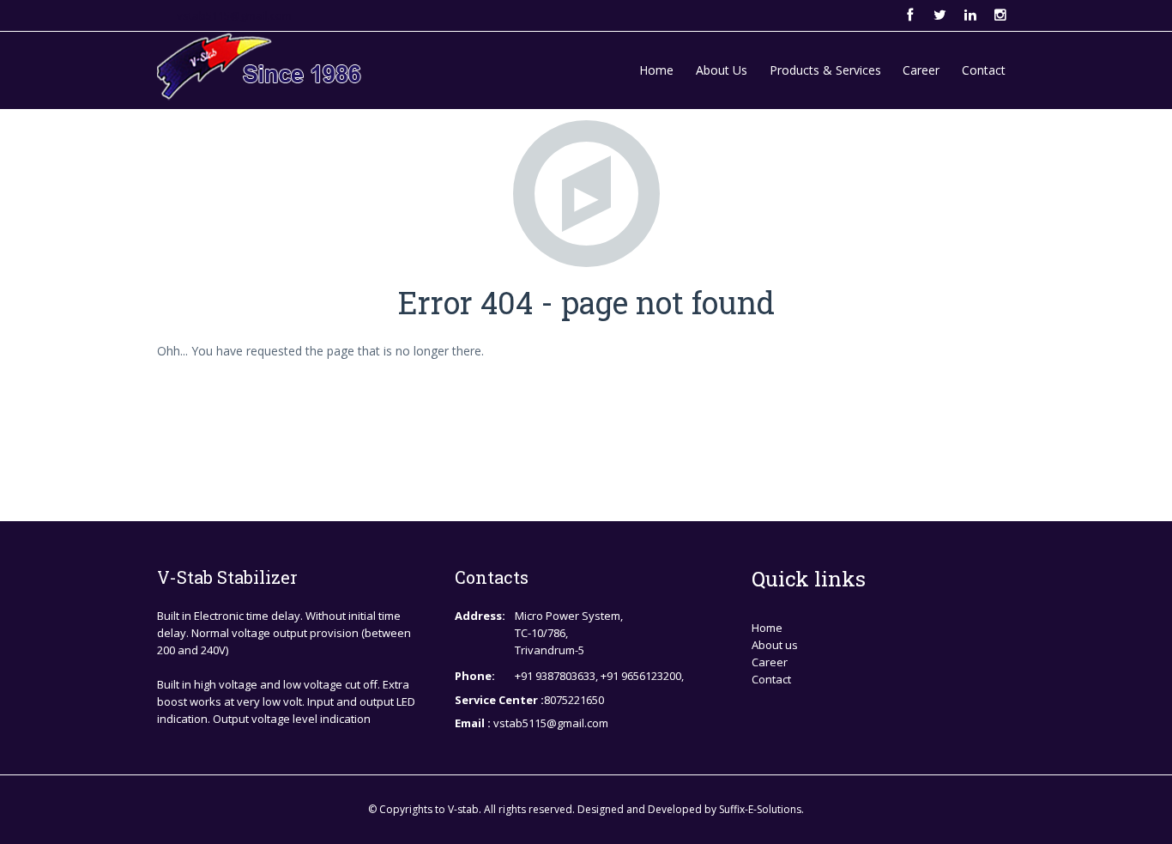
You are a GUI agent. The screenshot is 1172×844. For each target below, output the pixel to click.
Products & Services (825, 70)
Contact (984, 70)
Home (656, 70)
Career (921, 70)
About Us (721, 70)
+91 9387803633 (555, 675)
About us (775, 645)
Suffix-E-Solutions (760, 809)
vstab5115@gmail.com (234, 15)
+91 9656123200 (641, 675)
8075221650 (574, 699)
